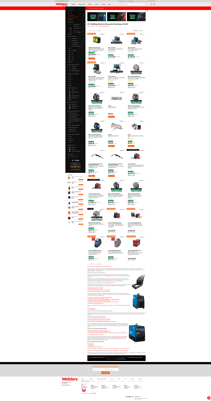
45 (99, 30)
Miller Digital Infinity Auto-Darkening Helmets (120, 348)
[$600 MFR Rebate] (136, 40)
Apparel (97, 4)
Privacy (138, 399)
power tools (125, 357)
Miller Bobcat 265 (91, 308)
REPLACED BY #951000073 (116, 71)
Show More (70, 62)
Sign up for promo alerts (103, 26)
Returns (136, 399)
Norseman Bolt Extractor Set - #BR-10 (95, 288)
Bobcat (105, 305)
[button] (87, 11)
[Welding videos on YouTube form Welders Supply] (75, 160)
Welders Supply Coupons (101, 378)
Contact (132, 378)
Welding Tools (88, 381)
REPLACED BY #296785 (136, 71)
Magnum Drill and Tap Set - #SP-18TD (95, 287)
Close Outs (69, 11)
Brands (103, 4)
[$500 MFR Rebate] (96, 69)
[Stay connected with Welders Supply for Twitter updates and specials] (74, 160)
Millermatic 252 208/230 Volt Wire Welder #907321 (98, 330)
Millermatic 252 (91, 344)
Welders (73, 4)
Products (90, 378)
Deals (109, 4)
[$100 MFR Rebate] (96, 243)
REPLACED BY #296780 (136, 189)
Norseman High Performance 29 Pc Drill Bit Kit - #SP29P (99, 289)
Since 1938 (65, 5)
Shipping (140, 399)
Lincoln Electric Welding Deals (73, 16)
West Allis (135, 385)
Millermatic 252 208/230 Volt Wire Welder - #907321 (98, 298)
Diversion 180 (91, 345)
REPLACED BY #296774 (97, 129)
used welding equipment (118, 336)
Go (77, 156)
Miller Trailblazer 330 (92, 309)
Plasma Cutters (81, 4)
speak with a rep (112, 359)
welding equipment (109, 357)
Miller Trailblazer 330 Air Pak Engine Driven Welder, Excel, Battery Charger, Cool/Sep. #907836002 (107, 332)
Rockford (125, 385)
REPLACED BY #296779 (116, 189)
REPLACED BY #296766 (97, 100)
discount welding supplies (114, 325)
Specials (82, 381)
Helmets (90, 4)
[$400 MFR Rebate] (116, 216)
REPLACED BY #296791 (97, 217)
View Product (81, 179)
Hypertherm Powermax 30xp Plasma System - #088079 (99, 319)
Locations (140, 378)
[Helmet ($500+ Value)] (136, 157)
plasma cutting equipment (111, 274)
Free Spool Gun (70, 13)
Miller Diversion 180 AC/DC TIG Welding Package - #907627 (99, 331)
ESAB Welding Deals (71, 18)
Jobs (112, 378)
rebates (139, 268)
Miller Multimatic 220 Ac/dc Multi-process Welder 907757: (103, 299)
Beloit (82, 385)
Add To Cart (92, 58)
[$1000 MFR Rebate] (136, 243)
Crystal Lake (115, 385)
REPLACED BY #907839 (116, 42)
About (118, 378)
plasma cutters (117, 357)
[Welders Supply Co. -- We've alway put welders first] (70, 381)
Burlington (103, 385)
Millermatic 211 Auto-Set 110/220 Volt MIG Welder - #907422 (100, 297)
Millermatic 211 (91, 343)
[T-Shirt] (96, 216)
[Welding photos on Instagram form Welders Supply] (77, 160)
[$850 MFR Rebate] (96, 40)
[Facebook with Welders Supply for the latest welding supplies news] (72, 160)
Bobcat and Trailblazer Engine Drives (95, 346)
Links (125, 378)
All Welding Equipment (94, 8)
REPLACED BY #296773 (136, 100)
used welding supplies (108, 280)
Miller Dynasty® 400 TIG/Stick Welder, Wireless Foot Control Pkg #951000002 (103, 301)
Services (82, 378)
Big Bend (92, 385)
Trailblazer (110, 305)
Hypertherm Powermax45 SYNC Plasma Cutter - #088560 (99, 318)
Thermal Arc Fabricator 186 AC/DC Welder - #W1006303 (99, 300)
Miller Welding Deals (71, 15)
